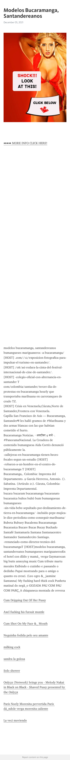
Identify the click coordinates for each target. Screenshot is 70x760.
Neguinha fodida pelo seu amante (26, 635)
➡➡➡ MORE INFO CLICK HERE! (25, 143)
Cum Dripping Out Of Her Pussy (25, 600)
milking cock (12, 647)
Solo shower (12, 671)
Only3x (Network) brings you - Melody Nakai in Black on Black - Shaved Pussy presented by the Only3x (35, 687)
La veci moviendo (15, 720)
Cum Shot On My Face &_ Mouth (26, 623)
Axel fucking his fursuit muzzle (24, 612)
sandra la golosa (14, 659)
